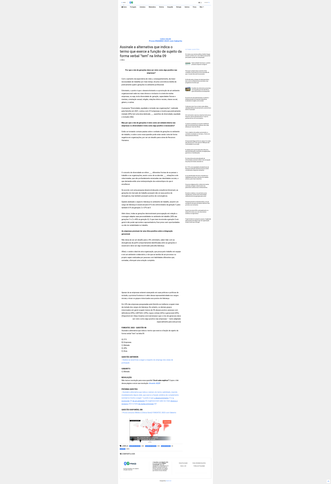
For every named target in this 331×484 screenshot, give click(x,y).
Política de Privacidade (199, 466)
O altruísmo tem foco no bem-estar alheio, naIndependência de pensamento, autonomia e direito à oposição (198, 108)
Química (187, 7)
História (161, 7)
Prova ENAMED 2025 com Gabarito (165, 41)
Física (194, 7)
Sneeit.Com (168, 480)
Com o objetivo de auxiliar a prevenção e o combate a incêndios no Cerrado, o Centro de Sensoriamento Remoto (197, 134)
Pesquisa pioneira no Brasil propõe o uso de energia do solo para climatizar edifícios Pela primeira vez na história (197, 203)
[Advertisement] (165, 23)
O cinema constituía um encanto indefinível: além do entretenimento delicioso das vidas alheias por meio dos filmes (197, 125)
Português (133, 7)
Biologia (178, 7)
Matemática (152, 7)
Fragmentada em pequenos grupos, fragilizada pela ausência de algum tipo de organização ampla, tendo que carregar (198, 220)
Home (125, 7)
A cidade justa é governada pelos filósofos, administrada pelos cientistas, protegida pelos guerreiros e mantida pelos (197, 151)
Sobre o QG (183, 466)
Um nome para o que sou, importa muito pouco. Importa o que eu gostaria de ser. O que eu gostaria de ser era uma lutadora (198, 116)
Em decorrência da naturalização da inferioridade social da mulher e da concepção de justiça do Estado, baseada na (197, 160)
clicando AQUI (154, 383)
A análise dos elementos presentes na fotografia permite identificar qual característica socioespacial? (201, 89)
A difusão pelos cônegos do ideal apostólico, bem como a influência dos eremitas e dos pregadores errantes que (197, 81)
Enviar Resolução (183, 463)
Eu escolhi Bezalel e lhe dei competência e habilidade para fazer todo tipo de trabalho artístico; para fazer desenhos (197, 177)
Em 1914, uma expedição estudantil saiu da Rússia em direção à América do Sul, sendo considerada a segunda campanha (197, 168)
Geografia (170, 7)
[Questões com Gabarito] (131, 3)
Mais (201, 7)
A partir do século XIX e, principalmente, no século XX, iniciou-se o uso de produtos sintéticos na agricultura (196, 212)
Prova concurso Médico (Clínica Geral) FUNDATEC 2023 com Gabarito (149, 413)
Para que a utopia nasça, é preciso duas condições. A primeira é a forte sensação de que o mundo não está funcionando (197, 72)
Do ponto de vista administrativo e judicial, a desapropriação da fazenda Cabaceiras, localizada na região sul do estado (197, 99)
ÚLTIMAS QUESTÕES (192, 49)
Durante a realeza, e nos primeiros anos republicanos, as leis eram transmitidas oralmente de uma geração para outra (196, 194)
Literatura (142, 7)
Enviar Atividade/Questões (199, 463)
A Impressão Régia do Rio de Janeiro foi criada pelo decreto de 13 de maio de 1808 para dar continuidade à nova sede (198, 142)
